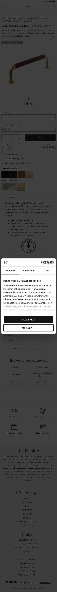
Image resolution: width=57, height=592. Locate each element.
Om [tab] (47, 270)
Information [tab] (28, 270)
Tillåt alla (28, 319)
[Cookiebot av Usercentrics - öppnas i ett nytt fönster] (41, 262)
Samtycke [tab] (10, 270)
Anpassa (26, 328)
